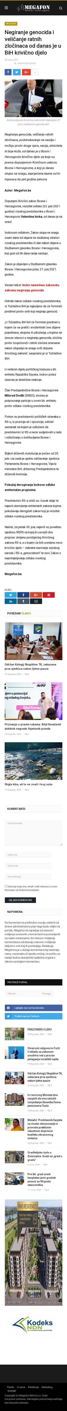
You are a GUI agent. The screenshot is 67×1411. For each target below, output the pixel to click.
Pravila (10, 1387)
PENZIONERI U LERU (40, 1029)
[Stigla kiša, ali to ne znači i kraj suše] (33, 761)
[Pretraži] (60, 8)
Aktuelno (11, 24)
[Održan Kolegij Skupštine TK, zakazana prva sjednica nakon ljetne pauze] (33, 641)
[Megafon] (33, 7)
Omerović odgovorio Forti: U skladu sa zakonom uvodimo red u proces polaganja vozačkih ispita (44, 1054)
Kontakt (12, 1390)
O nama (21, 1387)
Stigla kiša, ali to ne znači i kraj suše (28, 784)
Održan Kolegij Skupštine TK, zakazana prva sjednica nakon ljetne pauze (45, 1077)
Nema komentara (27, 63)
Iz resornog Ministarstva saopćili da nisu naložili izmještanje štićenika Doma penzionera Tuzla (44, 1100)
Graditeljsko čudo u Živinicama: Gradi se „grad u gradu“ (45, 1156)
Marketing (47, 1387)
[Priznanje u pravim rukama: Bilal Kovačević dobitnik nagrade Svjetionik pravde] (33, 701)
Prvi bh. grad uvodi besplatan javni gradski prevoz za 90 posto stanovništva (42, 1180)
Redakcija (33, 1387)
